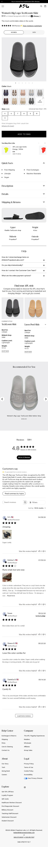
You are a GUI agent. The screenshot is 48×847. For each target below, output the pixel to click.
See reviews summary (32, 26)
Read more (11, 596)
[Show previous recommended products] (38, 143)
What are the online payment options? (16, 275)
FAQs (3, 743)
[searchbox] (13, 502)
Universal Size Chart (36, 109)
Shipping (5, 739)
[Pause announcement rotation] (2, 2)
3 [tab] (22, 83)
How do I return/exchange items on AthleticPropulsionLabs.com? (15, 258)
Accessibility (28, 775)
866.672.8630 (18, 837)
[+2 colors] (40, 98)
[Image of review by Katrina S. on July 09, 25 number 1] (7, 577)
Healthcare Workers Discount (12, 803)
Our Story (5, 764)
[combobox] (37, 508)
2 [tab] (19, 83)
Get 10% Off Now (8, 792)
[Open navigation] (3, 6)
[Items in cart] (45, 6)
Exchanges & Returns (9, 736)
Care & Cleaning (7, 747)
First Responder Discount (10, 806)
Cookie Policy (28, 771)
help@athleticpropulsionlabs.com (24, 832)
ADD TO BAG (17, 154)
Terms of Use (28, 767)
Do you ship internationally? (12, 265)
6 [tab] (32, 83)
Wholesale (27, 743)
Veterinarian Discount (9, 817)
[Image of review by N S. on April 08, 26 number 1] (7, 534)
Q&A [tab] (29, 439)
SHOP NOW (5, 351)
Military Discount (7, 810)
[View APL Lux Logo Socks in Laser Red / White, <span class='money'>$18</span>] (43, 150)
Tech (3, 767)
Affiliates (27, 747)
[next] (47, 2)
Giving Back (6, 771)
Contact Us (5, 750)
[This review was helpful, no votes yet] (39, 551)
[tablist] (24, 82)
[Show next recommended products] (45, 143)
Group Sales (28, 750)
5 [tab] (29, 83)
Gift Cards (5, 799)
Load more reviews (24, 716)
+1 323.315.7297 (29, 837)
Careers (4, 775)
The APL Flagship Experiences (34, 736)
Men (34, 32)
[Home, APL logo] (24, 6)
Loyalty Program (7, 795)
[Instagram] (25, 787)
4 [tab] (26, 83)
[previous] (41, 2)
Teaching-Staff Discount (10, 813)
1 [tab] (16, 83)
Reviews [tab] (20, 439)
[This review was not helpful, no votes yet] (43, 551)
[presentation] (16, 83)
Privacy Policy (29, 764)
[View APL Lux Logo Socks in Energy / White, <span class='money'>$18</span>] (6, 150)
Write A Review (24, 457)
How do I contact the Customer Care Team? (19, 270)
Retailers (27, 739)
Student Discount (8, 821)
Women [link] (14, 32)
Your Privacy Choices (35, 778)
